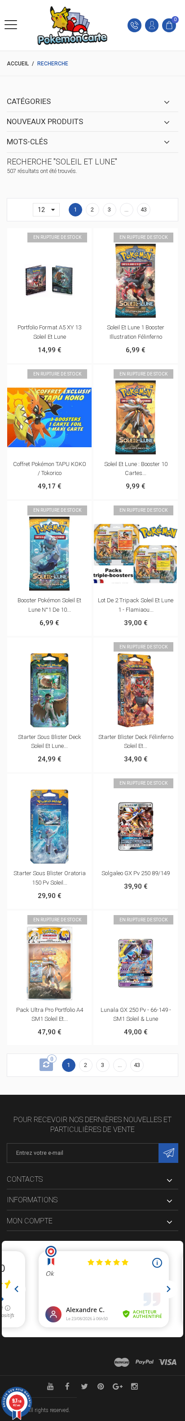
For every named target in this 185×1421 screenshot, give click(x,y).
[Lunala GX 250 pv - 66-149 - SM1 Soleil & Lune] (135, 963)
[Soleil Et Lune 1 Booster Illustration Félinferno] (135, 281)
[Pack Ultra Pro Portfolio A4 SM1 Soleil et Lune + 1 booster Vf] (49, 963)
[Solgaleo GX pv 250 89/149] (135, 827)
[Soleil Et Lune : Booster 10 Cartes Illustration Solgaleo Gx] (135, 417)
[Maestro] (122, 1362)
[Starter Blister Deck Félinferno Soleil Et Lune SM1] (135, 690)
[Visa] (167, 1362)
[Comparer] (58, 237)
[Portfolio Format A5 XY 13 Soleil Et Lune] (49, 281)
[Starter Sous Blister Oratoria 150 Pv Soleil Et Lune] (49, 827)
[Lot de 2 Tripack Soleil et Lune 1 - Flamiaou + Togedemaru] (135, 554)
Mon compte (30, 1221)
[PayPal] (145, 1362)
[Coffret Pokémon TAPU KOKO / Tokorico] (49, 417)
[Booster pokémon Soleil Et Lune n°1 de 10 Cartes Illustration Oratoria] (49, 554)
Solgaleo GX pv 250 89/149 (135, 873)
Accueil (18, 63)
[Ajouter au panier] (39, 647)
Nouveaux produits (45, 121)
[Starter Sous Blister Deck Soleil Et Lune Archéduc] (49, 690)
